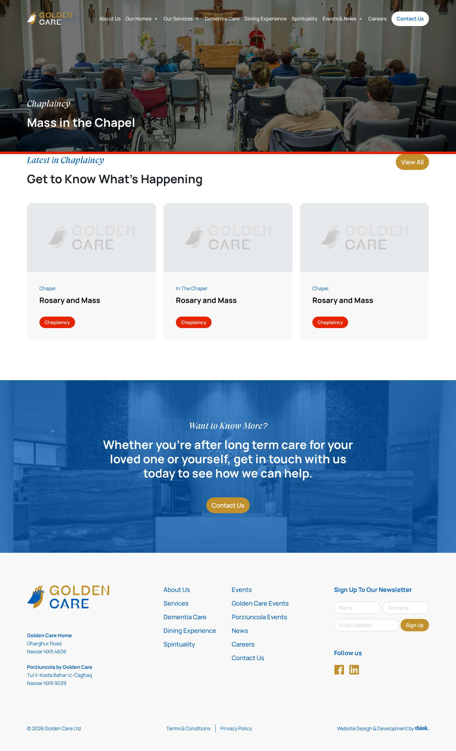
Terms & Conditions (188, 728)
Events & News (339, 18)
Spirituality (305, 18)
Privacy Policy (236, 728)
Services (176, 603)
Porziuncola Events (259, 617)
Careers (377, 18)
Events (242, 589)
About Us (110, 18)
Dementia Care (222, 18)
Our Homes (138, 18)
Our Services (178, 18)
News (240, 630)
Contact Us (410, 18)
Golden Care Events (260, 603)
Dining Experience (265, 18)
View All (412, 162)
